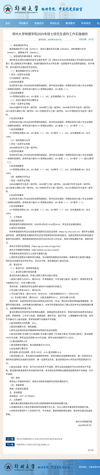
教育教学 (70, 23)
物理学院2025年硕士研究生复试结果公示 (33, 445)
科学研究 (86, 23)
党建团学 (39, 23)
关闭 (90, 450)
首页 (7, 23)
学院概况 (23, 23)
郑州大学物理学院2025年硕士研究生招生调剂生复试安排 (39, 439)
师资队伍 (54, 23)
